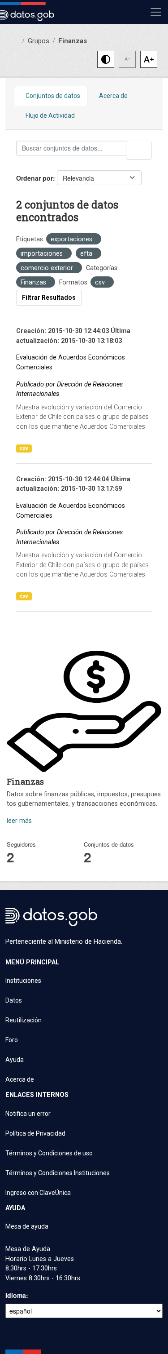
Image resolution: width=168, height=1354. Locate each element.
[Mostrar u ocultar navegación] (156, 12)
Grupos (38, 41)
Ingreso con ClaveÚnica (38, 1192)
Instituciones (23, 980)
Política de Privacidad (35, 1133)
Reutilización (23, 1020)
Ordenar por (34, 177)
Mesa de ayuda (26, 1226)
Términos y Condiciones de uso (49, 1153)
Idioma (15, 1295)
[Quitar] (94, 240)
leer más (19, 821)
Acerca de (113, 95)
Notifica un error (28, 1113)
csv (24, 448)
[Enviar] (139, 150)
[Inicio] (16, 41)
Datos (13, 1000)
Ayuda (14, 1059)
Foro (11, 1039)
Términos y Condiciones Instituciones (57, 1172)
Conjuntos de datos (53, 95)
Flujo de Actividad (50, 115)
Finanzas (72, 41)
